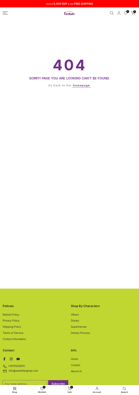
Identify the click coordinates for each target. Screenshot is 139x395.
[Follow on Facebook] (4, 359)
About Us (76, 371)
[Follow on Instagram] (11, 359)
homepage (81, 85)
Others (75, 314)
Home (74, 358)
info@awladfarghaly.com (23, 370)
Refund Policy (11, 314)
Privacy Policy (11, 320)
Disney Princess (80, 332)
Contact (75, 365)
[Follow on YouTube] (18, 359)
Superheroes (79, 326)
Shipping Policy (12, 326)
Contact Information (14, 339)
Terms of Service (13, 332)
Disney (75, 320)
